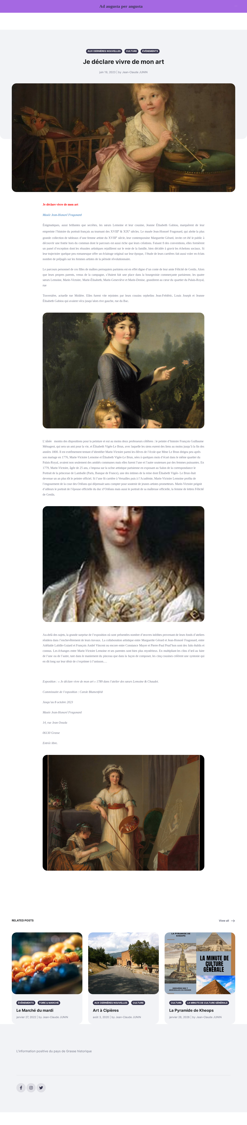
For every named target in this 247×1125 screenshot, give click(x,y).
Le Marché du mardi (34, 1010)
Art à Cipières (106, 1010)
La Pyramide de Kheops (191, 1010)
